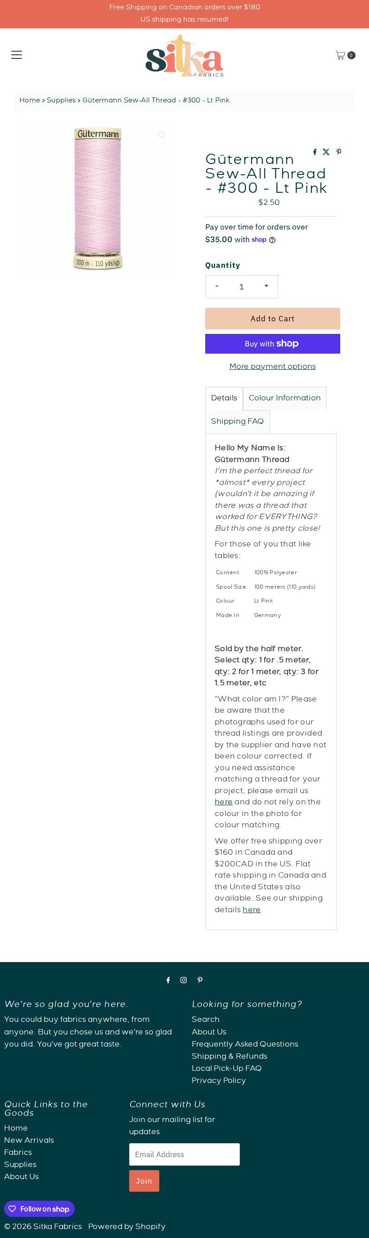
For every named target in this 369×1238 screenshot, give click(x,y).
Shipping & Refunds (229, 1057)
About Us (209, 1033)
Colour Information (285, 399)
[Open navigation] (16, 55)
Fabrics (18, 1153)
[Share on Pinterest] (339, 153)
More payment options (273, 367)
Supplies (61, 101)
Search (206, 1020)
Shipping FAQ (237, 422)
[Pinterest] (200, 982)
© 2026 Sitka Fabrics (43, 1227)
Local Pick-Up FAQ (227, 1069)
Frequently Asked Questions (245, 1045)
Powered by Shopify (127, 1227)
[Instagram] (183, 982)
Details (224, 399)
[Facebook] (168, 982)
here (224, 803)
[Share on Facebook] (316, 153)
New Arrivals (29, 1141)
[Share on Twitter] (327, 153)
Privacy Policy (219, 1081)
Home (29, 101)
